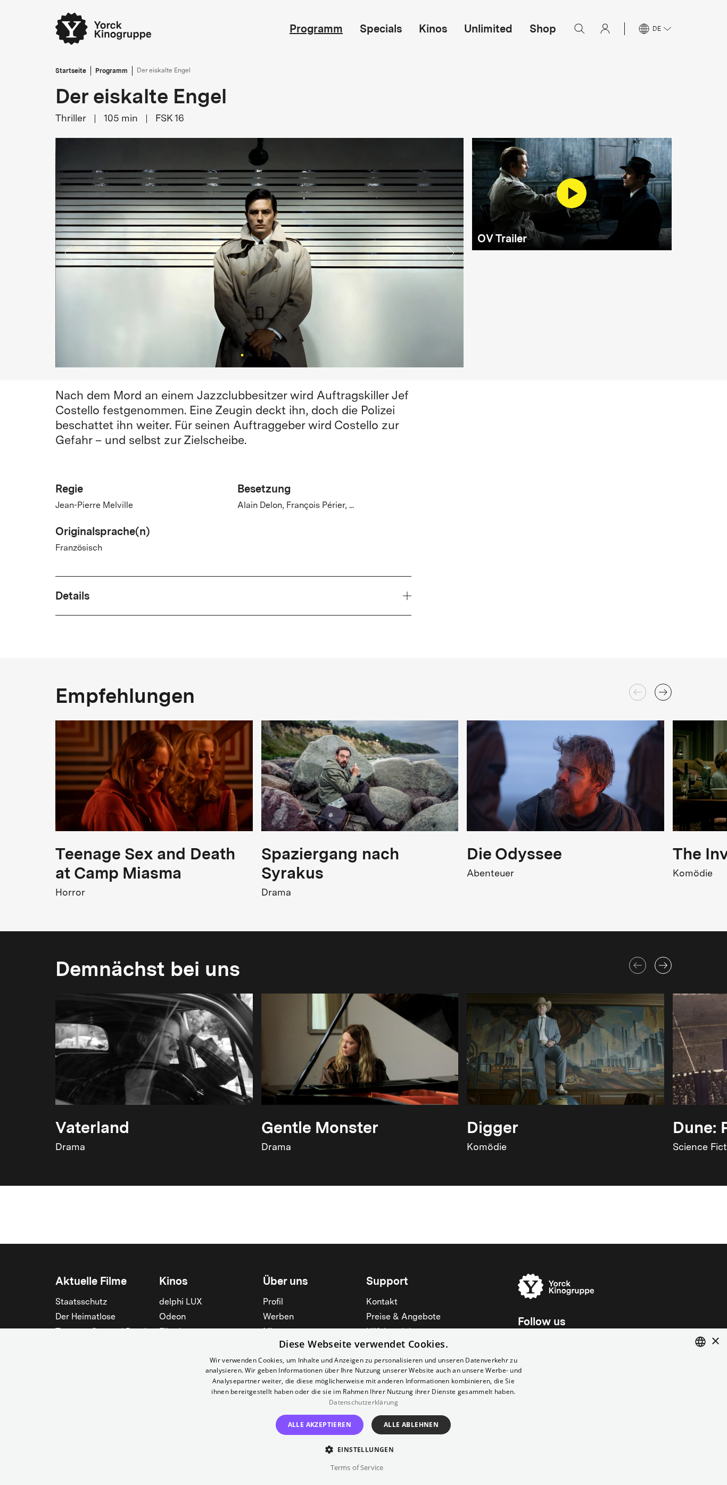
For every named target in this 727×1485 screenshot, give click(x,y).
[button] (259, 252)
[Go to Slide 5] (276, 355)
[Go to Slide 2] (250, 355)
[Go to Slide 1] (242, 355)
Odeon (172, 1317)
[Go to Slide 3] (259, 355)
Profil (273, 1302)
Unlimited (488, 28)
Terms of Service (357, 1467)
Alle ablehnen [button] (411, 1424)
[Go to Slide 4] (267, 355)
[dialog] (363, 1406)
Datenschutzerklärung (363, 1402)
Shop (543, 28)
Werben (278, 1317)
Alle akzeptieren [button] (319, 1424)
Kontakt (382, 1302)
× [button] (715, 1341)
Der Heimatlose (85, 1317)
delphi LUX (180, 1302)
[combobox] (700, 1341)
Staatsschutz (81, 1302)
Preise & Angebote (403, 1317)
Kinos (433, 28)
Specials (381, 28)
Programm (316, 28)
